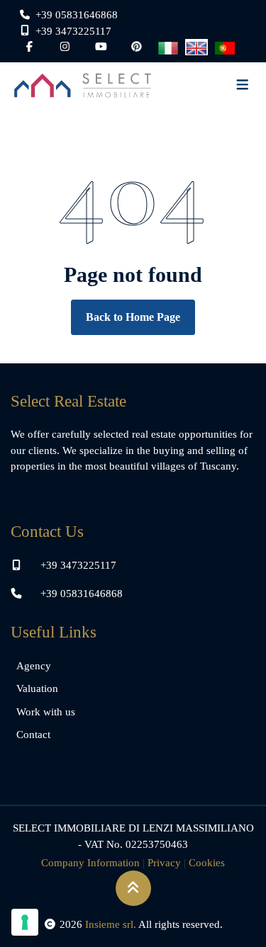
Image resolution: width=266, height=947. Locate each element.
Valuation (37, 688)
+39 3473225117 (78, 565)
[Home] (82, 85)
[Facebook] (29, 47)
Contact (33, 734)
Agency (33, 665)
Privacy (164, 862)
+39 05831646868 (81, 593)
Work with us (45, 712)
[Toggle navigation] (242, 85)
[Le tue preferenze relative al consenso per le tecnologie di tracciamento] (24, 922)
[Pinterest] (136, 47)
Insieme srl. (110, 924)
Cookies (207, 862)
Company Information (90, 862)
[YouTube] (101, 47)
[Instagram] (64, 47)
